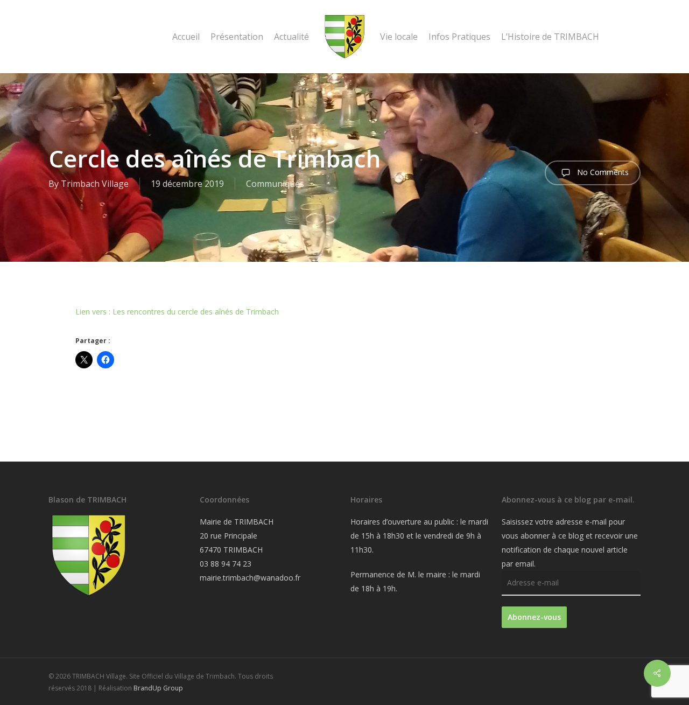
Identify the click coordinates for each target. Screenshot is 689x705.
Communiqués (275, 184)
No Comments (602, 172)
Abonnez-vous (534, 617)
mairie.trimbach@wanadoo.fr (250, 578)
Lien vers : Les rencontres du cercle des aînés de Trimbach (177, 311)
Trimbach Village (95, 184)
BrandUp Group (158, 688)
